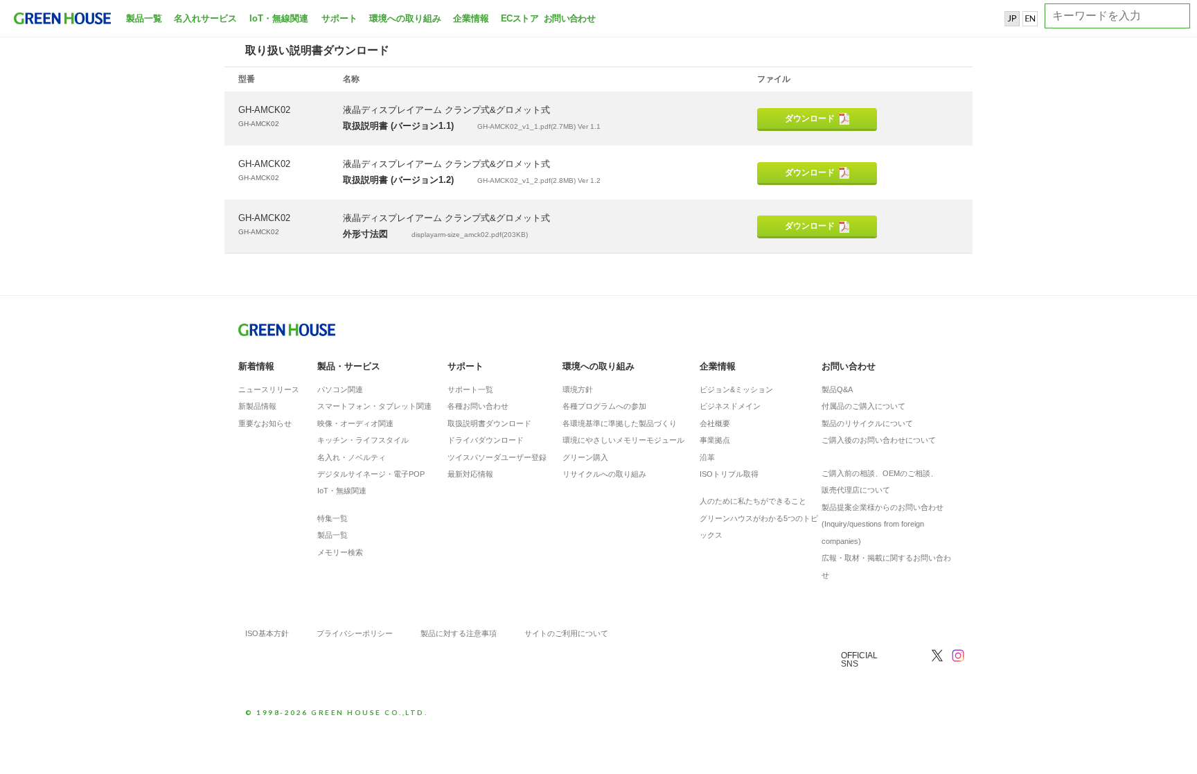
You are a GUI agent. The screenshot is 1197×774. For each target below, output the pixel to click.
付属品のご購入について (863, 406)
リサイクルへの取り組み (604, 474)
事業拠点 (715, 440)
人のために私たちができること (753, 501)
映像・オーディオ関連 (355, 423)
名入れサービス (205, 18)
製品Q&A (837, 389)
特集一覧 (332, 518)
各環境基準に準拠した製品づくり (619, 423)
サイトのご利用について (566, 633)
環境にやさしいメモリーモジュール (623, 440)
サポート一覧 (470, 389)
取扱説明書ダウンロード (489, 423)
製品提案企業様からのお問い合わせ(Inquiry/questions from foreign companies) (882, 524)
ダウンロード (810, 118)
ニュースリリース (268, 389)
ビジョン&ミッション (736, 389)
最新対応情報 (470, 474)
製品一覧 (144, 18)
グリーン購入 (585, 457)
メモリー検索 (340, 552)
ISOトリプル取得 (729, 474)
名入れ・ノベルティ (351, 457)
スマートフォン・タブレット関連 (374, 406)
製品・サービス (348, 366)
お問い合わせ (568, 18)
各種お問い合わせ (477, 406)
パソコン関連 (340, 389)
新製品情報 (257, 406)
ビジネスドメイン (730, 406)
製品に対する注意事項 (458, 633)
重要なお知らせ (265, 423)
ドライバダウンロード (485, 440)
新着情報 (256, 366)
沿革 (707, 457)
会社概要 (715, 423)
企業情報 (471, 18)
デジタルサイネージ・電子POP (371, 474)
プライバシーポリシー (355, 633)
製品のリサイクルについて (867, 423)
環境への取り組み (405, 18)
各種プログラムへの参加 (604, 406)
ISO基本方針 (267, 633)
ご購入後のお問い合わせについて (879, 440)
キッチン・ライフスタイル (363, 440)
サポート (339, 18)
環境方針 (577, 389)
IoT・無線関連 (278, 18)
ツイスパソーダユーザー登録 (497, 457)
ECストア (519, 18)
